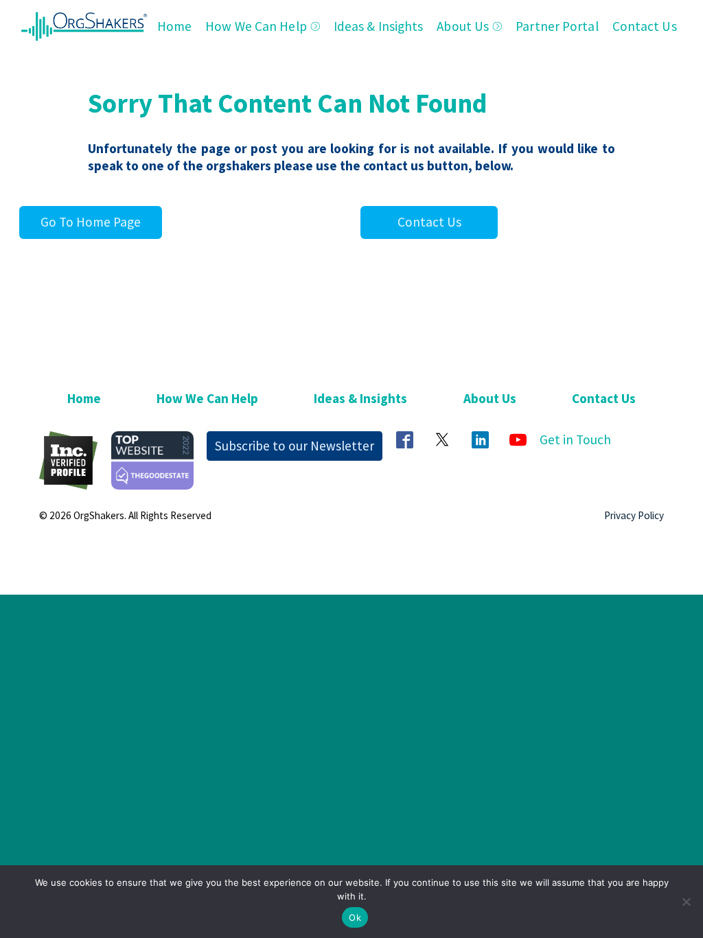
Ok (355, 917)
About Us (463, 26)
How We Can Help (256, 26)
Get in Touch (575, 439)
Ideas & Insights (379, 26)
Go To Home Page (91, 222)
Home (174, 26)
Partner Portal (557, 26)
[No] (686, 901)
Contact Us (644, 26)
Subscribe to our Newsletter (294, 445)
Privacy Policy (634, 515)
